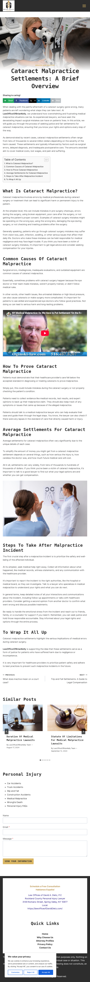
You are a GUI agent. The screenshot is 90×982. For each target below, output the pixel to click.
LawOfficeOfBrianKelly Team (20, 745)
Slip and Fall (13, 791)
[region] (30, 965)
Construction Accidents (18, 794)
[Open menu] (84, 6)
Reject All (30, 972)
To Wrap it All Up (13, 179)
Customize (15, 972)
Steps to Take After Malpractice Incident (24, 176)
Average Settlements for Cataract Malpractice (27, 173)
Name (6, 815)
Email (6, 827)
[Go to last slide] (6, 731)
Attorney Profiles (45, 940)
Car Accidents (14, 783)
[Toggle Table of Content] (45, 160)
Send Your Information (18, 861)
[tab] (40, 760)
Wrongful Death (15, 802)
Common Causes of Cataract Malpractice (24, 166)
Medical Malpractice (17, 798)
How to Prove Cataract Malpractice (22, 170)
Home (45, 934)
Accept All (46, 972)
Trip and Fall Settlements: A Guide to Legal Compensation (69, 679)
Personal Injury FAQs (17, 806)
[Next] (83, 731)
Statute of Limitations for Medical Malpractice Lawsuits (67, 740)
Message (8, 838)
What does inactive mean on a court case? (21, 679)
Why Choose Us (45, 937)
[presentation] (23, 718)
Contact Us (45, 947)
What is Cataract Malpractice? (19, 163)
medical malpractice (45, 65)
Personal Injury (22, 774)
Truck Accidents (15, 787)
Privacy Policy (45, 944)
